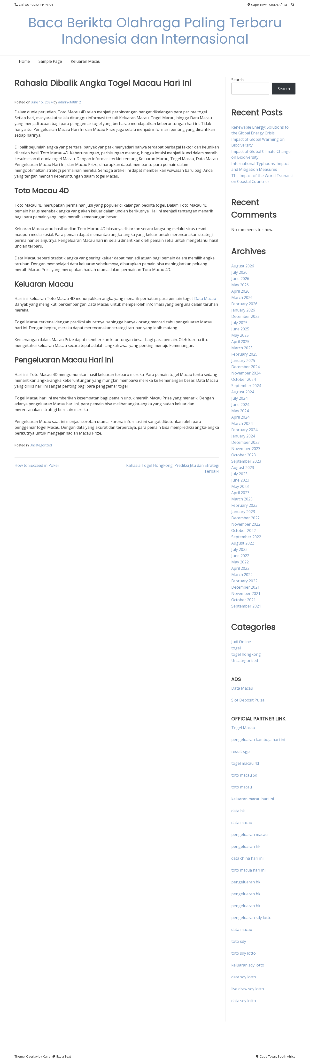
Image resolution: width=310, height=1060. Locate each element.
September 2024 (246, 385)
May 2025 (240, 335)
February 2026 (244, 303)
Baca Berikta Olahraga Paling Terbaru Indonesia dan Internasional (155, 30)
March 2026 (242, 297)
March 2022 (242, 574)
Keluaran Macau (85, 61)
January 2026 (243, 310)
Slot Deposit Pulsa (247, 700)
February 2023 (244, 505)
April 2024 (240, 417)
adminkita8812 (69, 102)
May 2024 (240, 410)
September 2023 (246, 461)
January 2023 (243, 511)
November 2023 (245, 448)
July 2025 (239, 322)
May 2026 (240, 285)
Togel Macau (243, 727)
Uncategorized (41, 445)
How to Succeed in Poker (37, 465)
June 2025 (240, 329)
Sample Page (50, 61)
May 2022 (240, 562)
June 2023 (240, 480)
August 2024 (242, 392)
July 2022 (239, 549)
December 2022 (245, 518)
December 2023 (245, 442)
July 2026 (239, 272)
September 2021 (246, 606)
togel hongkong (246, 654)
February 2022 (244, 581)
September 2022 (246, 536)
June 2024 (240, 404)
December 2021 (245, 587)
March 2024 (242, 423)
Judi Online (241, 641)
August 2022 (242, 543)
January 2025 (243, 360)
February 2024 (244, 429)
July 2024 (239, 398)
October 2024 (243, 379)
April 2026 (240, 291)
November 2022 (245, 524)
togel (236, 648)
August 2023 (242, 467)
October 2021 (243, 599)
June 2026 (240, 278)
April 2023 (240, 492)
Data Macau (205, 298)
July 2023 (239, 473)
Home (24, 61)
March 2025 (242, 348)
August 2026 (242, 266)
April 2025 (240, 341)
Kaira (47, 1056)
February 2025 (244, 354)
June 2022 (240, 555)
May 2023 (240, 486)
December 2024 (245, 366)
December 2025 (245, 316)
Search (237, 79)
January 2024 (243, 436)
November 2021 (245, 593)
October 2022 (243, 530)
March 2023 (242, 499)
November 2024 (245, 373)
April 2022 (240, 568)
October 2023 (243, 455)
